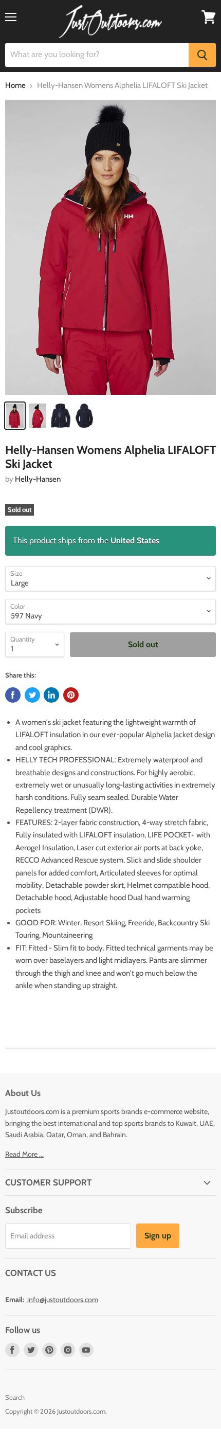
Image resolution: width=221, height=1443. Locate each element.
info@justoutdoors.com (62, 1299)
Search (15, 1397)
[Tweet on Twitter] (32, 695)
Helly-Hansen (38, 479)
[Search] (202, 55)
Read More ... (24, 1154)
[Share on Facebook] (13, 695)
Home (15, 85)
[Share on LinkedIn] (51, 695)
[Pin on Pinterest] (71, 695)
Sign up (157, 1235)
